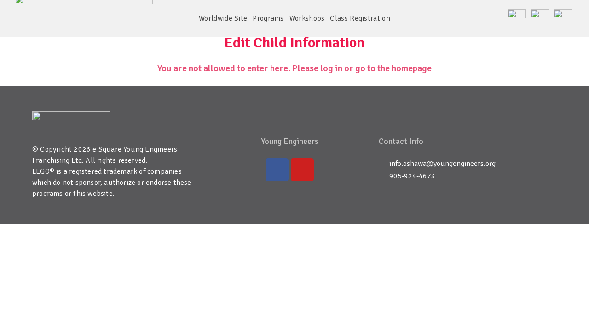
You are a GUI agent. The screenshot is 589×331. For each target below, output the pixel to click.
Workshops (307, 18)
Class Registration (360, 18)
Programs (268, 18)
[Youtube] (302, 169)
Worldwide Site (223, 18)
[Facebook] (277, 169)
